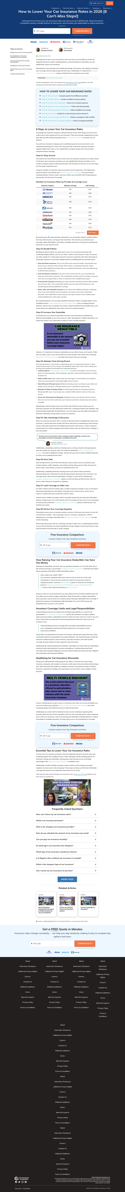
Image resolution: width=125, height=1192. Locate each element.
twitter (19, 1182)
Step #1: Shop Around (49, 96)
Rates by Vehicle (83, 8)
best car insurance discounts (58, 761)
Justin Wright (68, 50)
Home (40, 921)
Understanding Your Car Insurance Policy (56, 921)
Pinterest (26, 1182)
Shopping (96, 8)
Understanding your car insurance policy (63, 303)
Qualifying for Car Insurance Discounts (20, 65)
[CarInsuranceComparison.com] (23, 1178)
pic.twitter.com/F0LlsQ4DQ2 (82, 585)
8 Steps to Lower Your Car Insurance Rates (21, 52)
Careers (28, 976)
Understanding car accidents (60, 371)
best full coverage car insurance (71, 172)
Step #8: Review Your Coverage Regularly (56, 121)
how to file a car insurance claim (47, 357)
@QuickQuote (65, 582)
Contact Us (27, 982)
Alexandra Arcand (47, 50)
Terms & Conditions (27, 1007)
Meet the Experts (27, 997)
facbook (16, 1182)
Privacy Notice (26, 1188)
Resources (106, 8)
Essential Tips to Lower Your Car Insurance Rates (21, 69)
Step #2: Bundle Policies (50, 99)
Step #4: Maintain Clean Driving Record (56, 106)
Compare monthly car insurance (66, 502)
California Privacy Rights (27, 971)
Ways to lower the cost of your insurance (73, 705)
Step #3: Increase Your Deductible (53, 103)
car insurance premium (74, 137)
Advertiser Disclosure (27, 966)
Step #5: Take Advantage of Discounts (55, 110)
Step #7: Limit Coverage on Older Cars (55, 117)
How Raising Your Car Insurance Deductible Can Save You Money (18, 56)
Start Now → (92, 232)
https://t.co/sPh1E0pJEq (64, 585)
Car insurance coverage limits (56, 614)
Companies (55, 8)
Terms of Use (88, 35)
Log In (109, 3)
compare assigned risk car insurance (48, 479)
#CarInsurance (51, 585)
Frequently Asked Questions (17, 74)
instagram (22, 1182)
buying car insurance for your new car (77, 517)
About (27, 961)
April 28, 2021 (72, 587)
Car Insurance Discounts (54, 78)
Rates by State (68, 8)
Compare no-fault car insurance (72, 569)
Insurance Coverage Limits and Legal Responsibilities (19, 61)
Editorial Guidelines (27, 987)
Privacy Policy (27, 1002)
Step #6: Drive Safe (48, 113)
